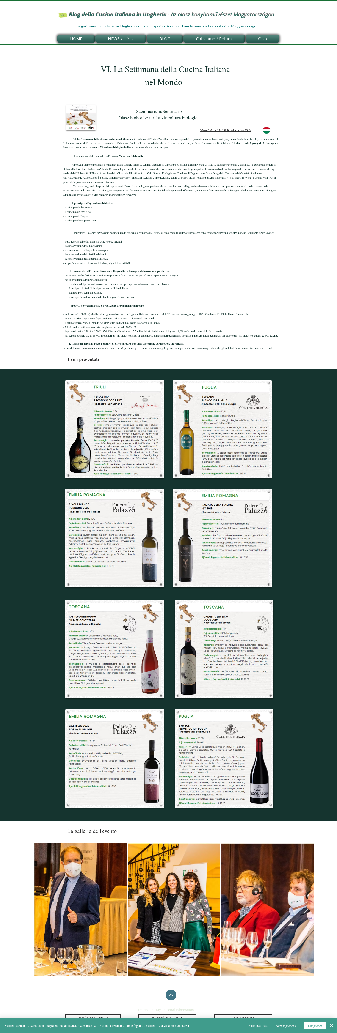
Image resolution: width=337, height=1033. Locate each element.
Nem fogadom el (286, 1026)
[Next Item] (306, 909)
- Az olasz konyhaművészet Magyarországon (171, 14)
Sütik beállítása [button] (258, 1025)
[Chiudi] (331, 1025)
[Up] (171, 995)
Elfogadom (315, 1026)
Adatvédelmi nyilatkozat (173, 1025)
